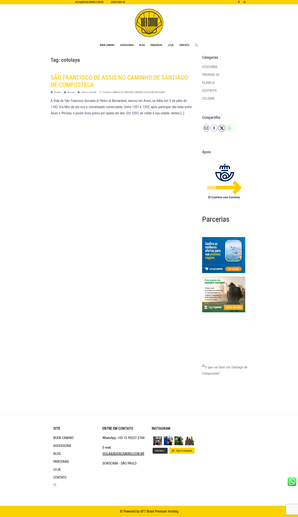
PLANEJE (208, 83)
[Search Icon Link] (196, 45)
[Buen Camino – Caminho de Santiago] (149, 24)
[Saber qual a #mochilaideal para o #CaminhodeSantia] (168, 440)
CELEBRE (208, 98)
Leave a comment (88, 92)
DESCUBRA (160, 92)
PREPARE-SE (211, 75)
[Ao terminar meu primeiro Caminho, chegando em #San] (179, 440)
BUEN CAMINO (107, 45)
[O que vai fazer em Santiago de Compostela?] (228, 385)
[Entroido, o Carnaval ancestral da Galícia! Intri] (157, 440)
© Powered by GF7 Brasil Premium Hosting (149, 511)
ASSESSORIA (127, 45)
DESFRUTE (209, 90)
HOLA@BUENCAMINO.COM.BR (89, 2)
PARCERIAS (156, 45)
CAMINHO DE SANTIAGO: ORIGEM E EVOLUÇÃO (133, 92)
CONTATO (184, 45)
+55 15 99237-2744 (131, 438)
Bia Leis (71, 92)
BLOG (142, 45)
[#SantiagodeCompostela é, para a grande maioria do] (189, 440)
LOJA (170, 45)
